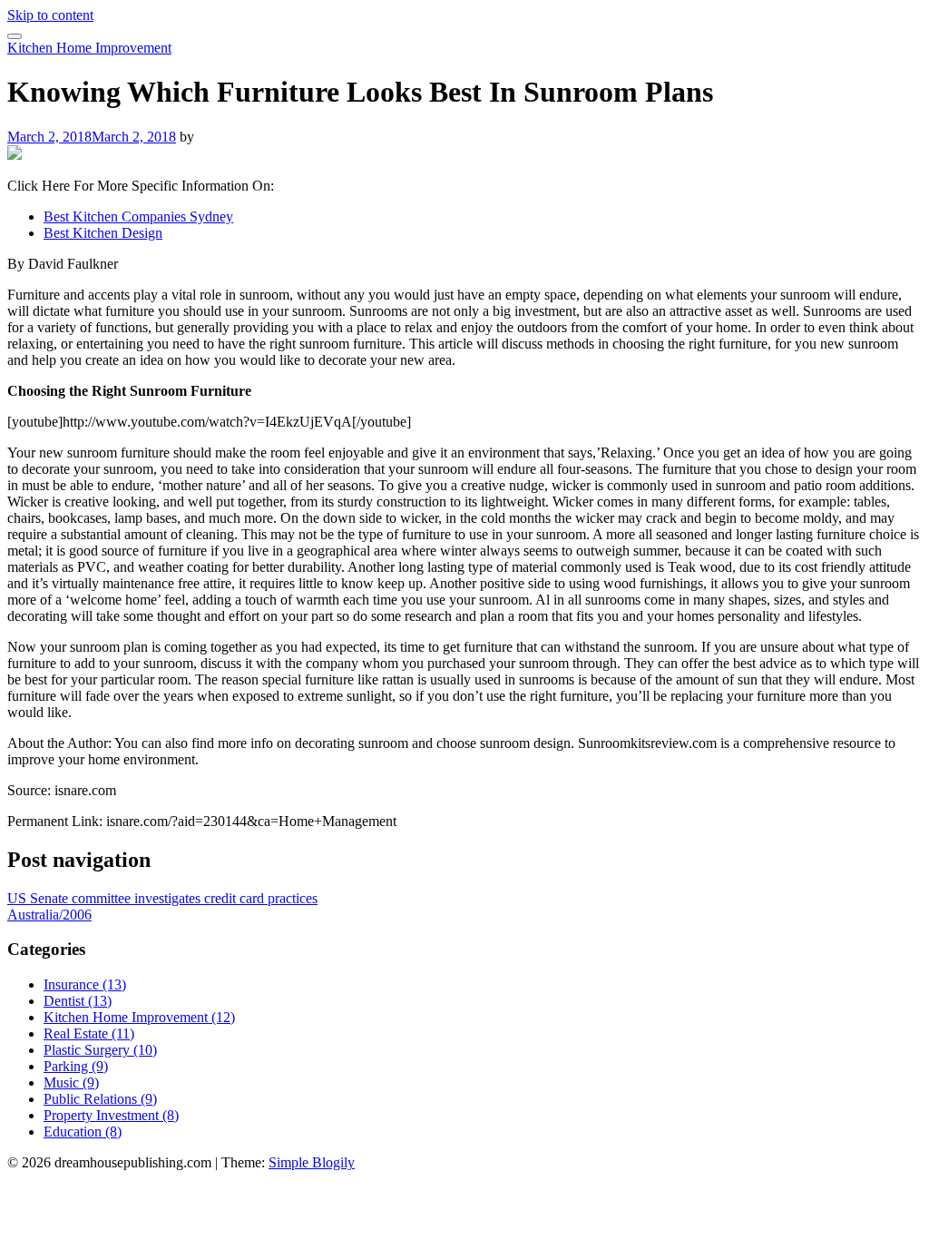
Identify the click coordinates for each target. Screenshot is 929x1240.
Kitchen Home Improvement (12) (139, 1017)
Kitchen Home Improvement (89, 47)
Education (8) (83, 1131)
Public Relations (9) (100, 1099)
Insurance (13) (85, 984)
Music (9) (71, 1082)
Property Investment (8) (111, 1115)
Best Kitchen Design (103, 233)
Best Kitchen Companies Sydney (138, 216)
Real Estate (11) (89, 1033)
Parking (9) (76, 1066)
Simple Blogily (312, 1162)
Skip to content (50, 15)
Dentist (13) (78, 1001)
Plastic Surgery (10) (100, 1050)
